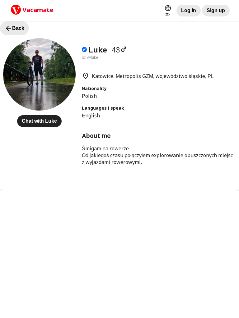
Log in (188, 10)
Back (14, 28)
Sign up (216, 10)
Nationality (94, 88)
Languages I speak (103, 108)
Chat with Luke (39, 121)
